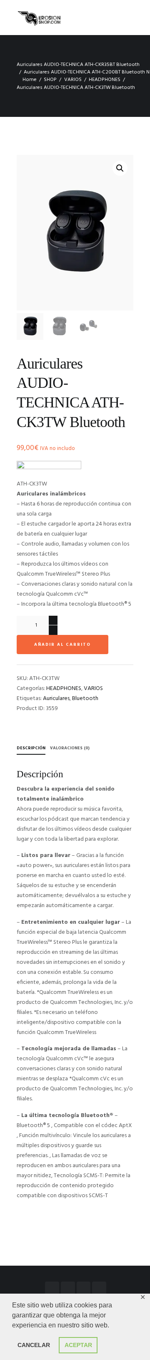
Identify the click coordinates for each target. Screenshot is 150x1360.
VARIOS (73, 79)
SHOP (50, 79)
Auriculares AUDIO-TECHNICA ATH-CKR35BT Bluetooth (78, 65)
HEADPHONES (104, 79)
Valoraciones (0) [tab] (70, 748)
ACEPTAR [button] (78, 1345)
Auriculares (56, 698)
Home (29, 79)
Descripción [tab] (31, 748)
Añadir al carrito (62, 644)
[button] (120, 168)
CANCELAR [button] (34, 1345)
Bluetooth (85, 698)
